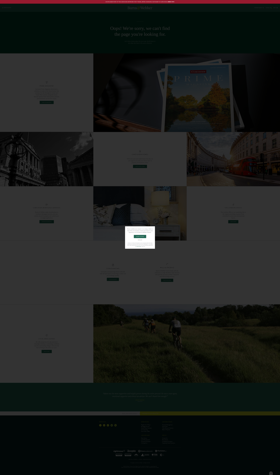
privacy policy (138, 246)
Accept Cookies (140, 236)
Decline (140, 240)
